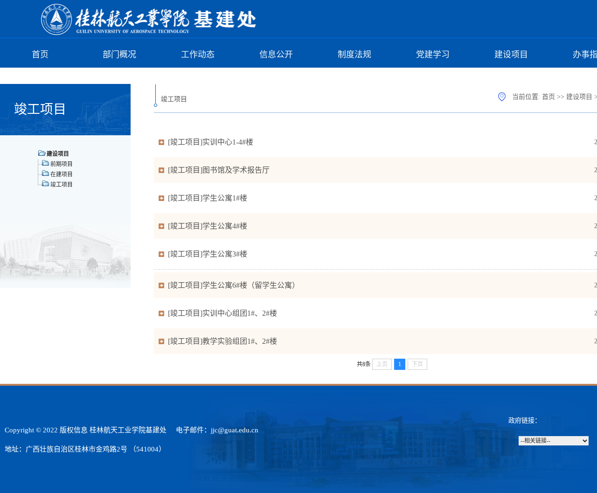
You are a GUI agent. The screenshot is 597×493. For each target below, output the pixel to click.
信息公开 (276, 54)
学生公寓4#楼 (224, 226)
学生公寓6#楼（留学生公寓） (250, 285)
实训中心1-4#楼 (227, 142)
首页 (40, 54)
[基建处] (149, 33)
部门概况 (119, 54)
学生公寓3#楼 (224, 254)
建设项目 (511, 54)
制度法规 (354, 54)
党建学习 (433, 54)
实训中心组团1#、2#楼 (239, 313)
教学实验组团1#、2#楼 (239, 341)
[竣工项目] (185, 142)
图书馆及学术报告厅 (236, 170)
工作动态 (198, 54)
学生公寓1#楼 (224, 198)
